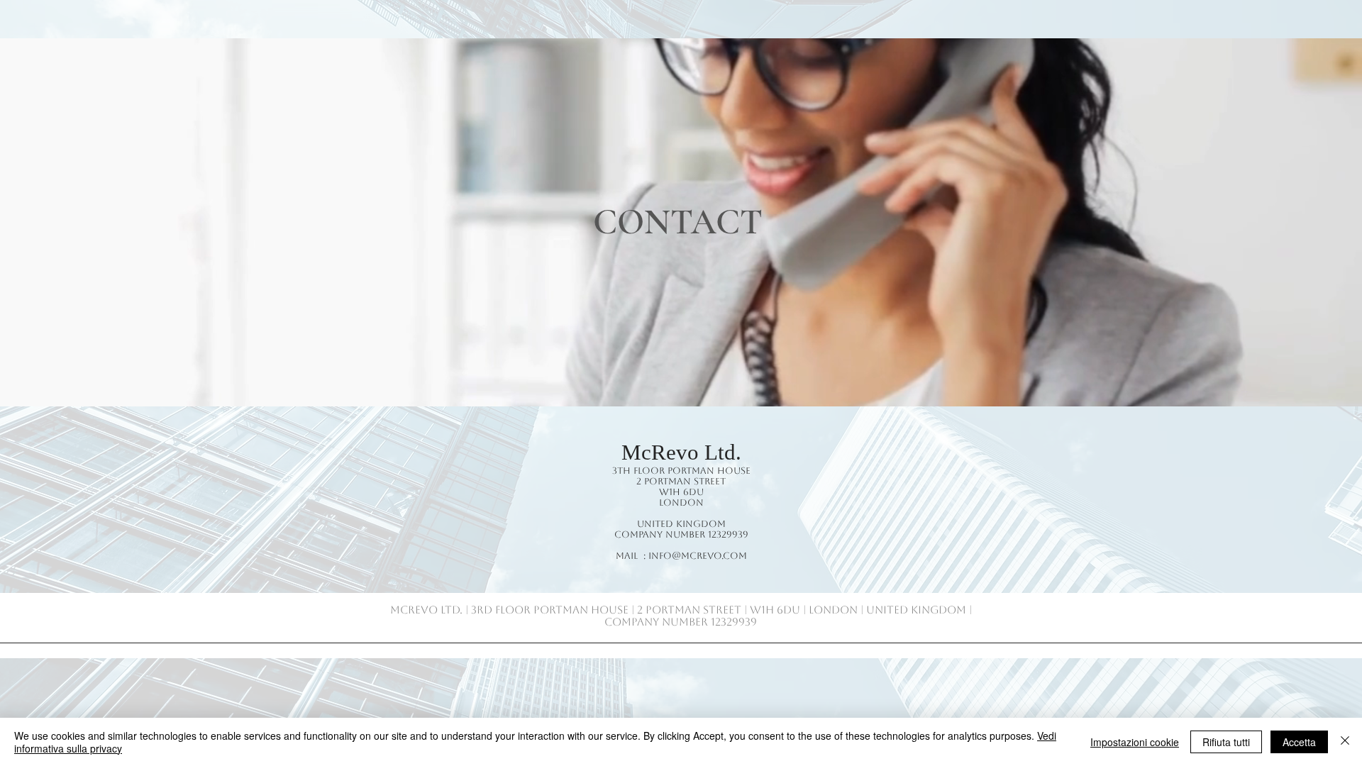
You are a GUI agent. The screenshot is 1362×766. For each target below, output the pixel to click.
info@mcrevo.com (697, 555)
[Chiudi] (1344, 742)
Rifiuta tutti (1226, 742)
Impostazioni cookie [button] (1134, 742)
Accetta (1299, 742)
